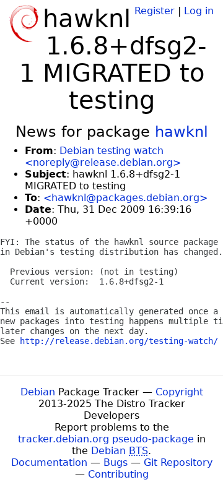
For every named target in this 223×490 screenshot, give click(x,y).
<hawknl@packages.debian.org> (125, 198)
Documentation (49, 462)
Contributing (118, 474)
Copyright (179, 392)
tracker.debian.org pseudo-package (106, 439)
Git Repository (178, 462)
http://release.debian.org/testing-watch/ (119, 341)
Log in (199, 11)
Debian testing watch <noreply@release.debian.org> (103, 156)
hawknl (181, 131)
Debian (37, 392)
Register (154, 11)
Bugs (115, 462)
